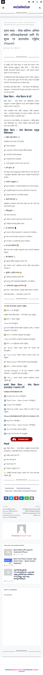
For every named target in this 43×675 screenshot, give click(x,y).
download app (13, 22)
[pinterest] (41, 2)
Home (5, 22)
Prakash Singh (9, 48)
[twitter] (33, 2)
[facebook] (29, 2)
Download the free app (23, 488)
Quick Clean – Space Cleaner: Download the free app (20, 491)
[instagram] (37, 2)
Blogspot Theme (17, 670)
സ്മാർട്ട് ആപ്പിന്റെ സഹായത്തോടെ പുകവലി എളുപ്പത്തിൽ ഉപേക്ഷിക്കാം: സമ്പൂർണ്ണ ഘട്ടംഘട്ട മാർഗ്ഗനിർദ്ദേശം (24, 574)
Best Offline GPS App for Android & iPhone (23, 551)
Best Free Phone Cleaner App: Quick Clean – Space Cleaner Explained (25, 561)
